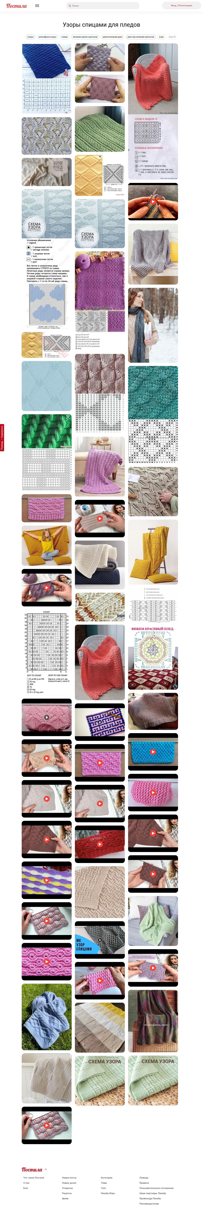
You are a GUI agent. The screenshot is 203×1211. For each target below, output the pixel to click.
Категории (106, 1177)
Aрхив (65, 1198)
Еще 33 (172, 37)
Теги (103, 1188)
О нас (26, 1183)
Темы (104, 1183)
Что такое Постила (33, 1177)
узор (161, 37)
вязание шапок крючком (85, 37)
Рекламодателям (149, 1203)
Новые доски (69, 1183)
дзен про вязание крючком (141, 37)
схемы (65, 37)
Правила (144, 1183)
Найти (126, 5)
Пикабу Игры (108, 1193)
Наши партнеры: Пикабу (153, 1193)
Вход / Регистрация (181, 5)
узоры (30, 37)
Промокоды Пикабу (150, 1198)
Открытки (67, 1188)
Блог (25, 1188)
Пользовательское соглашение (157, 1188)
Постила (16, 5)
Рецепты (67, 1193)
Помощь (144, 1177)
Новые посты (69, 1177)
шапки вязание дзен (112, 37)
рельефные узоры (47, 37)
